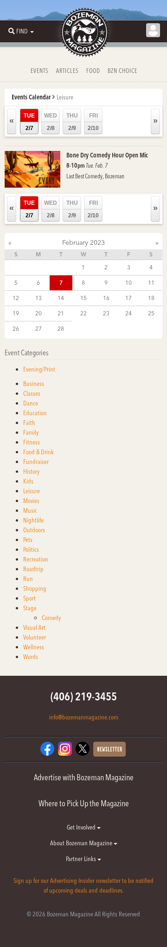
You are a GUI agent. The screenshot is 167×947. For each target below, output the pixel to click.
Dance (30, 403)
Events (40, 70)
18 (151, 297)
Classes (31, 393)
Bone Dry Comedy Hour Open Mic (107, 155)
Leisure (31, 491)
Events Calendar (31, 97)
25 (151, 313)
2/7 (29, 121)
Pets (27, 540)
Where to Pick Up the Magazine (84, 803)
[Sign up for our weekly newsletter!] (109, 749)
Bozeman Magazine (83, 32)
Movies (31, 500)
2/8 (50, 121)
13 (38, 297)
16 (106, 297)
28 (61, 328)
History (31, 471)
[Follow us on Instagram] (65, 748)
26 (16, 328)
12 (16, 297)
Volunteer (34, 637)
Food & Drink (38, 452)
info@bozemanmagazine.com (83, 717)
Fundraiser (36, 461)
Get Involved (82, 827)
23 (106, 313)
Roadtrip (33, 569)
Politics (31, 549)
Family (31, 432)
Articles (67, 70)
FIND (22, 31)
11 (151, 282)
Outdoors (34, 530)
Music (30, 510)
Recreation (35, 559)
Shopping (34, 588)
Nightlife (33, 520)
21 (61, 313)
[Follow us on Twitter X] (83, 748)
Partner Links (81, 859)
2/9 (72, 121)
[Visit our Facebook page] (47, 748)
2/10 (93, 121)
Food (93, 70)
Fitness (31, 442)
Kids (28, 481)
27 (38, 328)
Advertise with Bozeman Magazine (84, 777)
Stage (30, 608)
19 (16, 313)
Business (33, 383)
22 (83, 313)
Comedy (51, 618)
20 (38, 313)
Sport (29, 598)
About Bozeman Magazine (82, 843)
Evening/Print (39, 369)
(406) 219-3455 (84, 696)
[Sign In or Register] (153, 30)
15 (83, 297)
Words (30, 657)
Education (35, 413)
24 (128, 313)
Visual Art (34, 627)
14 (61, 297)
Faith (29, 422)
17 (128, 297)
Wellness (33, 647)
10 (128, 282)
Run (28, 579)
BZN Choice (122, 70)
